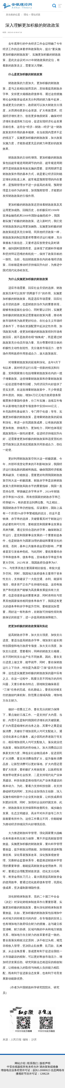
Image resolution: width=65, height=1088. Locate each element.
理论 (26, 14)
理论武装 (35, 14)
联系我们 (32, 1063)
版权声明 (45, 1063)
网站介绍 (20, 1063)
